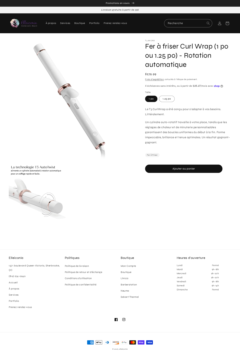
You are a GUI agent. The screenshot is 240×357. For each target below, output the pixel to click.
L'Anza (124, 278)
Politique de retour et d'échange (83, 272)
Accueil (13, 282)
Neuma (125, 290)
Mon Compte (128, 265)
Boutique (126, 272)
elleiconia (123, 349)
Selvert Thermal (130, 296)
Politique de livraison (77, 265)
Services (14, 294)
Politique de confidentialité (80, 284)
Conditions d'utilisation (78, 278)
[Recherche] (208, 23)
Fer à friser (152, 155)
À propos (14, 288)
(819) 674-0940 (17, 276)
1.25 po (167, 98)
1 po (151, 98)
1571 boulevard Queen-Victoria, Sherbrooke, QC (34, 268)
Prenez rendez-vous (20, 307)
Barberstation (129, 284)
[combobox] (188, 23)
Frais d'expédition (154, 79)
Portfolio (14, 300)
